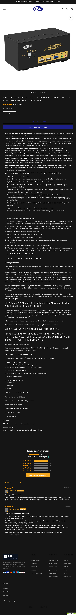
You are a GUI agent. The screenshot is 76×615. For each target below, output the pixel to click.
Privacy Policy (35, 560)
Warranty (34, 567)
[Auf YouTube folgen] (14, 601)
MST (65, 573)
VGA (65, 570)
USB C (66, 567)
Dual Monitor (53, 563)
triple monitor (53, 567)
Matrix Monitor (53, 576)
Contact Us (6, 595)
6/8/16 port (67, 576)
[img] (9, 488)
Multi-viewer (53, 573)
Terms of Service (36, 573)
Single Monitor (53, 560)
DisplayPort (68, 563)
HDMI (66, 560)
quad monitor (53, 570)
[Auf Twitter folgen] (9, 601)
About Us (6, 592)
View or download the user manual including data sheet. (22, 430)
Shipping (34, 563)
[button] (7, 105)
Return (33, 570)
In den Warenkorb (38, 121)
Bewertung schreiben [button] (38, 475)
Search (5, 589)
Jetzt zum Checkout (38, 127)
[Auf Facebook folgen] (4, 601)
